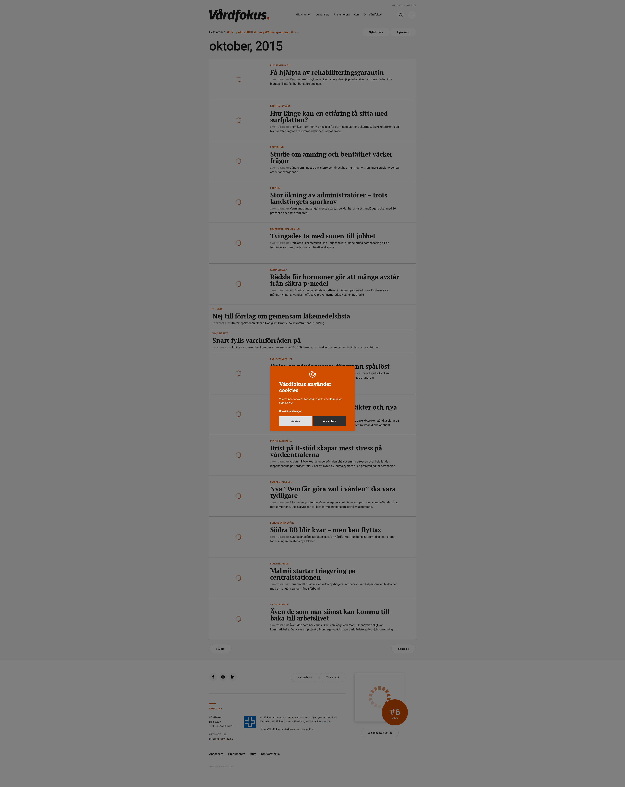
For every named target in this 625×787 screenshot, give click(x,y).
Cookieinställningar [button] (290, 411)
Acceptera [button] (329, 421)
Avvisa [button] (295, 421)
